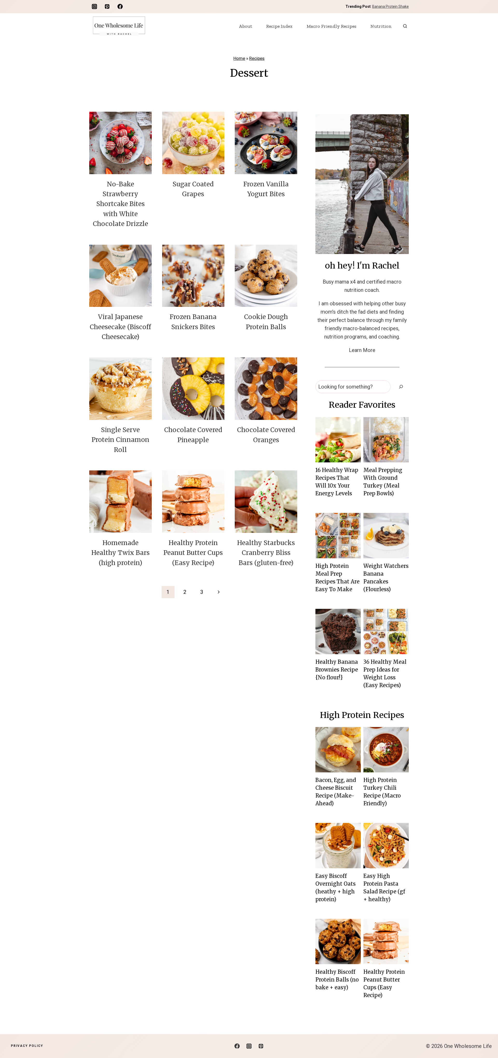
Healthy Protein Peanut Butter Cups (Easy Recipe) (193, 553)
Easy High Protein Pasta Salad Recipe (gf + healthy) (384, 887)
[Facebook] (120, 6)
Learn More (362, 350)
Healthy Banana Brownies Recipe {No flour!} (336, 670)
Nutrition (381, 26)
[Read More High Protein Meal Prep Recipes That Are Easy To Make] (338, 535)
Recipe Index (279, 26)
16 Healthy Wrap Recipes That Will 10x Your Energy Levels (336, 482)
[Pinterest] (107, 6)
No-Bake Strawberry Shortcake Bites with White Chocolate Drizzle (120, 204)
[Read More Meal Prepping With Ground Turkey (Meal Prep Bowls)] (386, 439)
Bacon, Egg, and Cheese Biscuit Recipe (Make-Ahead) (335, 792)
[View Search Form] (405, 26)
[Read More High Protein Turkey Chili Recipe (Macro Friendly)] (386, 749)
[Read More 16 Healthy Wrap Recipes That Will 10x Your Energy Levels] (338, 439)
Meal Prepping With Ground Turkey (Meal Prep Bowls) (382, 482)
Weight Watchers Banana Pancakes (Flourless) (386, 578)
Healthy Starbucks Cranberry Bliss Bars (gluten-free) (266, 553)
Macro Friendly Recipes (331, 26)
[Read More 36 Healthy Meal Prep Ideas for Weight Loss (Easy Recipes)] (386, 631)
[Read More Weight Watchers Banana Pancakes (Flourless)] (386, 535)
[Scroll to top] (485, 1037)
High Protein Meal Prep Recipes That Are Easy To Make (337, 578)
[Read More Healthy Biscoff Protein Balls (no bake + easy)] (338, 941)
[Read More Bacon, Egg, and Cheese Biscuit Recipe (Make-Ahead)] (338, 749)
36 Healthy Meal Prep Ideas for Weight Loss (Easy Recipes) (384, 673)
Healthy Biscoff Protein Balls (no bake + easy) (337, 980)
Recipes (257, 58)
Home (239, 58)
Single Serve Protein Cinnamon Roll (120, 440)
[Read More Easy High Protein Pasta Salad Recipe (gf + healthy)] (386, 845)
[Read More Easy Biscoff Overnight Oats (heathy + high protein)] (338, 845)
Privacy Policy (27, 1046)
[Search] (401, 386)
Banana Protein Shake (390, 6)
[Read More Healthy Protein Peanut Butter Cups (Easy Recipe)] (386, 941)
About (245, 26)
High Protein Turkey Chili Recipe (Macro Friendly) (382, 792)
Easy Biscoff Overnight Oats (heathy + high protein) (335, 887)
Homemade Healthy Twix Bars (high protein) (120, 553)
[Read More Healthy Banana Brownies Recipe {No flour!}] (338, 631)
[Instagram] (94, 6)
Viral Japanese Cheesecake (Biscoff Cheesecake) (120, 327)
